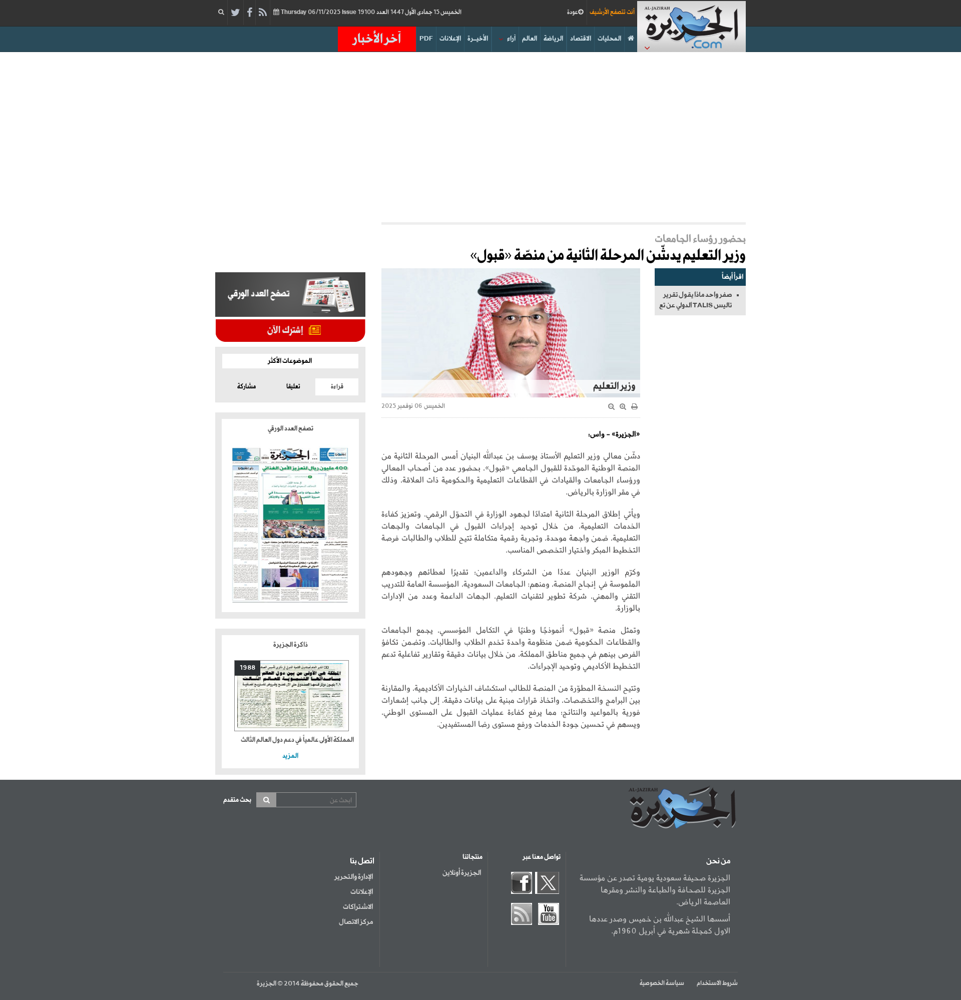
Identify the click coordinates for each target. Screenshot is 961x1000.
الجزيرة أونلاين (461, 872)
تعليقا (293, 387)
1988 (247, 668)
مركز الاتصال (356, 921)
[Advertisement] (480, 137)
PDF (426, 39)
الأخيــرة (477, 39)
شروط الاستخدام (717, 983)
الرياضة (553, 39)
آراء (511, 39)
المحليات (609, 39)
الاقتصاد (580, 39)
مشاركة (246, 387)
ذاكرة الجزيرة (290, 645)
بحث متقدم (237, 800)
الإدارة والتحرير (353, 876)
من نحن (718, 861)
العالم (529, 39)
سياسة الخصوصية (662, 983)
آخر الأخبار (377, 39)
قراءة (337, 387)
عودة (572, 13)
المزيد (290, 756)
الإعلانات (450, 39)
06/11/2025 (370, 13)
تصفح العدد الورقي (290, 428)
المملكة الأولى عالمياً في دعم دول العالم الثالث (297, 740)
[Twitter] (235, 13)
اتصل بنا (362, 861)
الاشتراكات (358, 906)
